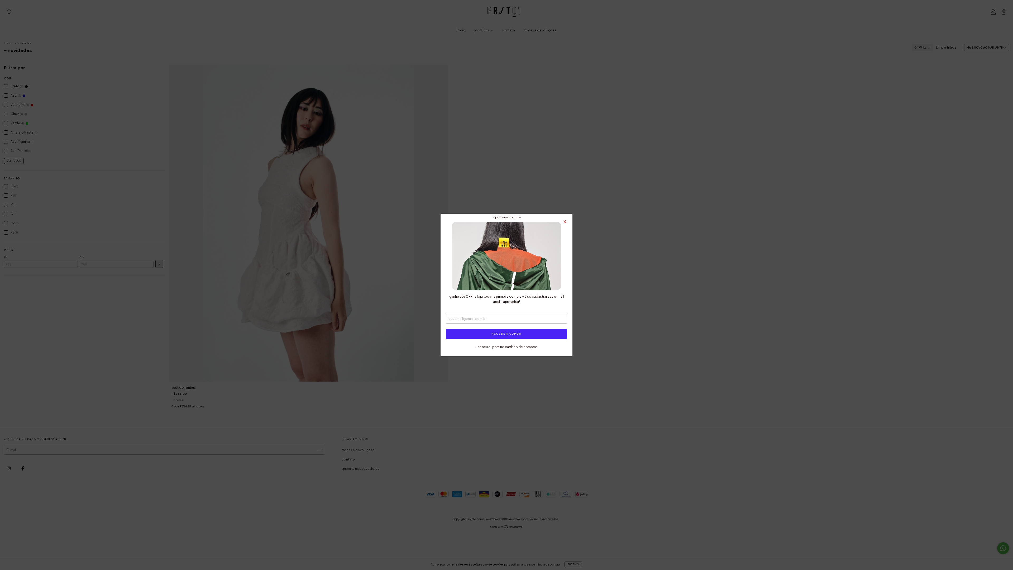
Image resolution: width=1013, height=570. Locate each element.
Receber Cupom (506, 333)
